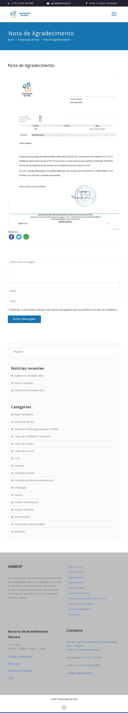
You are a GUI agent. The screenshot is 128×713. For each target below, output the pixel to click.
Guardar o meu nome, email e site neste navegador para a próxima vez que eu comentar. (64, 309)
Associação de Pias (28, 39)
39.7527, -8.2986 (91, 657)
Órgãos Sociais (76, 571)
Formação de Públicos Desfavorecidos (34, 480)
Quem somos (75, 566)
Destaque (19, 465)
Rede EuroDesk (22, 516)
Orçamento (74, 614)
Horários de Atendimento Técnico (86, 598)
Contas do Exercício (79, 593)
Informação (20, 487)
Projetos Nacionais (24, 509)
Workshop (20, 531)
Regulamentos (76, 582)
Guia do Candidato (24, 382)
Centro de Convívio (24, 443)
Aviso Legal (14, 663)
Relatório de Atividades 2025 (29, 375)
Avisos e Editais (76, 587)
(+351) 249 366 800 (23, 3)
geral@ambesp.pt (61, 3)
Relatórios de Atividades (81, 603)
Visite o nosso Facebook (103, 3)
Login (11, 677)
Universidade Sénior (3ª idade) (30, 524)
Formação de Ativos (25, 472)
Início (11, 39)
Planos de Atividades (79, 609)
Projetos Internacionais (26, 502)
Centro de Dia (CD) (24, 451)
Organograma (75, 577)
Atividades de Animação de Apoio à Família (36, 429)
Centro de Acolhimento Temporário (33, 436)
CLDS (17, 458)
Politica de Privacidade (20, 670)
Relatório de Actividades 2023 (29, 390)
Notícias (19, 494)
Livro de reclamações (19, 656)
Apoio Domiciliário (24, 414)
